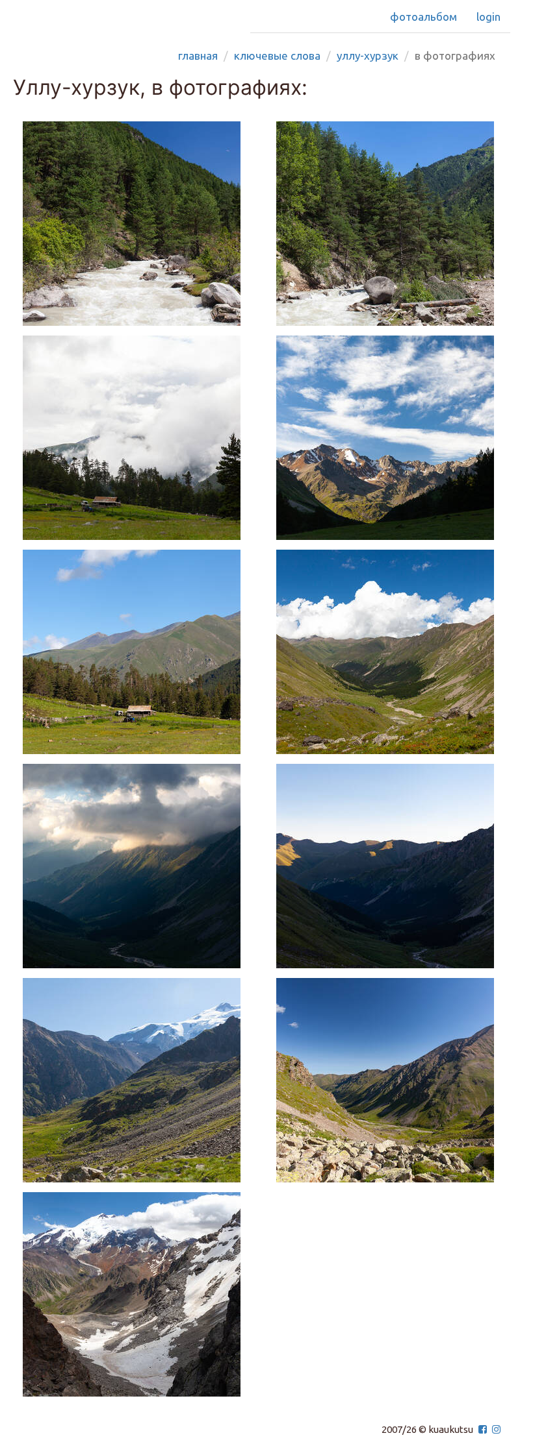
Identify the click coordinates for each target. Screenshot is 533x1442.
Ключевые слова (277, 55)
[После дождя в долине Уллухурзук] (139, 438)
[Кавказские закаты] (139, 866)
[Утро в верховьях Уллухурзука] (393, 438)
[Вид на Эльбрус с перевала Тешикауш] (139, 1294)
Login (488, 16)
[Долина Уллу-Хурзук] (139, 223)
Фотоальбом (423, 16)
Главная (198, 55)
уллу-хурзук (367, 55)
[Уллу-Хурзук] (393, 223)
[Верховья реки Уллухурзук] (139, 1080)
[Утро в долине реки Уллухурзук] (393, 866)
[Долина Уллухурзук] (393, 652)
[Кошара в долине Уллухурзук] (139, 652)
